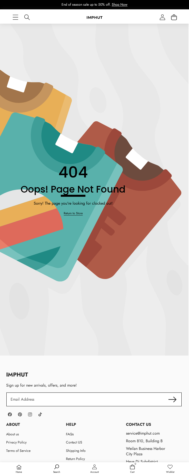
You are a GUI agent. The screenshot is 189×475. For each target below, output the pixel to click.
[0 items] (173, 17)
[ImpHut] (94, 17)
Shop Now (119, 4)
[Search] (26, 17)
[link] (73, 213)
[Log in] (162, 17)
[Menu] (15, 17)
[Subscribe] (172, 399)
